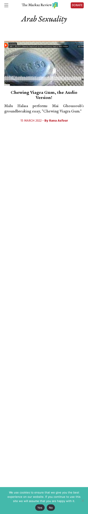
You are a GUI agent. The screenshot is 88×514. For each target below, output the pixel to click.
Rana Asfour (58, 120)
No (51, 507)
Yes (40, 507)
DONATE (77, 5)
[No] (83, 500)
